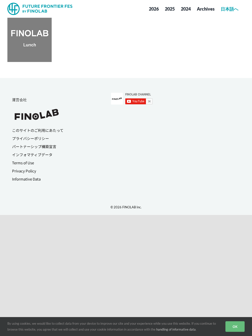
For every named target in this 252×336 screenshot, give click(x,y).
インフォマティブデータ (32, 154)
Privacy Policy (24, 170)
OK (235, 326)
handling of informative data (176, 329)
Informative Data (26, 179)
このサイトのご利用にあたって (37, 130)
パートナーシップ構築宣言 (34, 146)
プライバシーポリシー (30, 138)
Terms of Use (23, 162)
